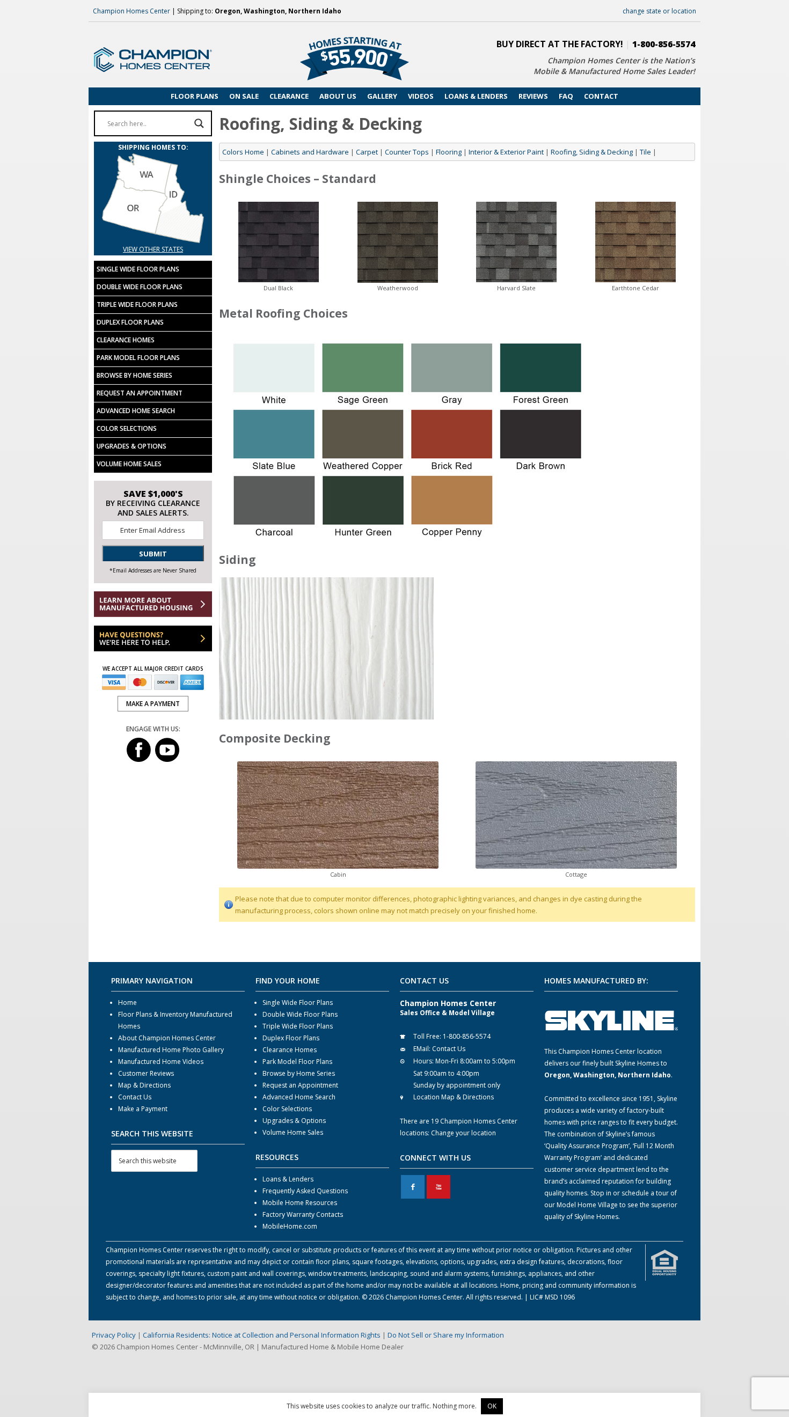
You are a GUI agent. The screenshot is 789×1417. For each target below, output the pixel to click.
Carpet (367, 152)
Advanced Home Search (136, 410)
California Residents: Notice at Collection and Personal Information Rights (262, 1335)
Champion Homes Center (131, 11)
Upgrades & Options (131, 446)
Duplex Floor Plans (130, 322)
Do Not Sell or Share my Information (446, 1335)
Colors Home (243, 152)
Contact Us (134, 1097)
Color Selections (127, 428)
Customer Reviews (146, 1073)
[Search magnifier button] (199, 123)
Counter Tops (407, 152)
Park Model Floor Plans (138, 357)
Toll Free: (427, 1036)
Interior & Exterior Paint (506, 152)
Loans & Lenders (287, 1179)
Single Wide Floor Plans (138, 269)
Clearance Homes (126, 339)
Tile (645, 152)
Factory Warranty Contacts (302, 1214)
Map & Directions (144, 1085)
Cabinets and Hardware (310, 152)
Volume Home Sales (129, 463)
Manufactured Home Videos (160, 1061)
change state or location (659, 11)
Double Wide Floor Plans (139, 286)
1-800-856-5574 (663, 44)
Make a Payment (142, 1108)
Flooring (449, 152)
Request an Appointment (139, 393)
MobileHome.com (289, 1226)
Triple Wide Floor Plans (137, 304)
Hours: (423, 1061)
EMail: (421, 1048)
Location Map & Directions (453, 1097)
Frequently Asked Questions (305, 1190)
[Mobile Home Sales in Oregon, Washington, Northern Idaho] (153, 237)
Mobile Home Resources (299, 1202)
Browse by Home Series (134, 375)
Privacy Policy (114, 1335)
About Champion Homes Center (167, 1037)
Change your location (463, 1132)
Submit (153, 554)
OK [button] (491, 1406)
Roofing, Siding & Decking (592, 152)
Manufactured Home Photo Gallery (171, 1049)
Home (127, 1002)
